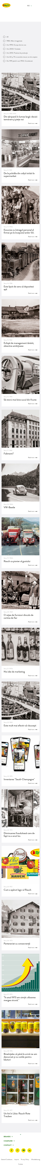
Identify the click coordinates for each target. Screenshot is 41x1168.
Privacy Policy (25, 1159)
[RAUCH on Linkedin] (29, 1150)
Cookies (20, 1164)
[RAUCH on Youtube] (23, 1150)
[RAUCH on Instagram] (17, 1150)
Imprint (16, 1159)
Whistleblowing (35, 1159)
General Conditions (6, 1159)
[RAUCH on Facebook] (11, 1150)
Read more (31, 123)
